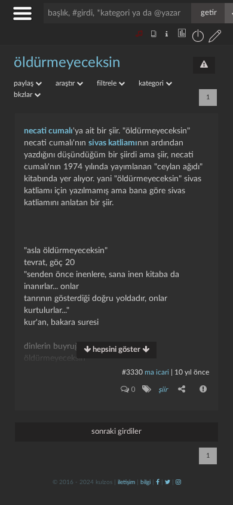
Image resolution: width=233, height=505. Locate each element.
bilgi (145, 482)
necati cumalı (48, 131)
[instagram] (178, 482)
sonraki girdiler (116, 432)
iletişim (126, 482)
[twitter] (167, 482)
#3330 (132, 372)
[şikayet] (203, 389)
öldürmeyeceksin (67, 63)
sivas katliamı (112, 143)
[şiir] (146, 389)
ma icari (157, 372)
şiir (162, 389)
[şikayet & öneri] (204, 65)
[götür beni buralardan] (212, 444)
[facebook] (158, 482)
